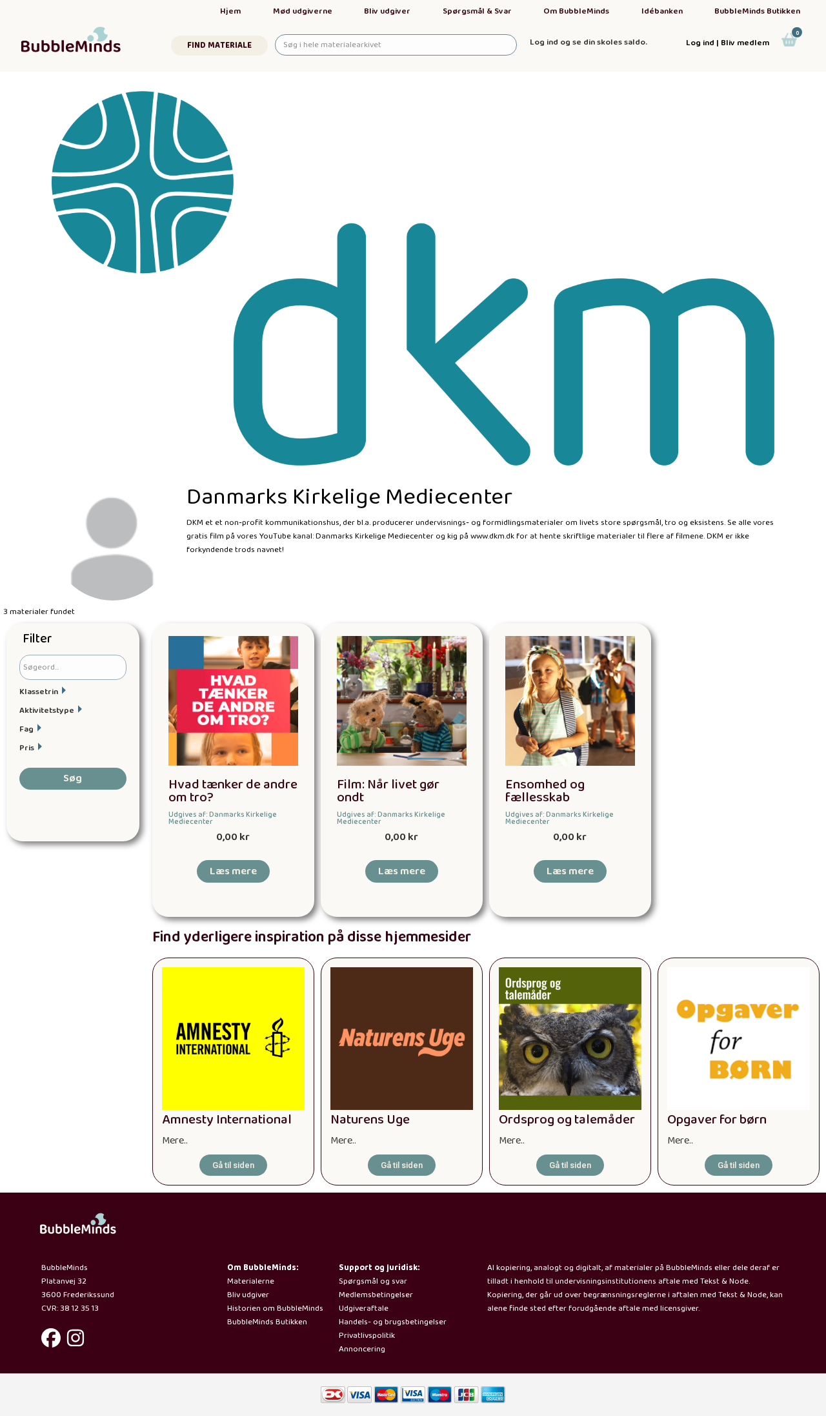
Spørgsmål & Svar (477, 11)
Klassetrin (38, 692)
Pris (26, 748)
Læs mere (233, 871)
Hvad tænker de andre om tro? (232, 791)
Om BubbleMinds (576, 11)
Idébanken (662, 11)
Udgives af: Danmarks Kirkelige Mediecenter (222, 818)
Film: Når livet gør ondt (388, 791)
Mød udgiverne (302, 11)
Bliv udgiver (387, 11)
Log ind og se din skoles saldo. (588, 42)
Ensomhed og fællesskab (545, 791)
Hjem (230, 11)
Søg (72, 778)
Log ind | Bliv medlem (727, 43)
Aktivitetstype (46, 710)
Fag (26, 729)
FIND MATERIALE (219, 45)
